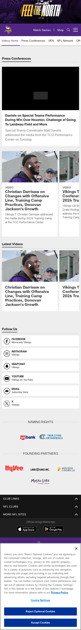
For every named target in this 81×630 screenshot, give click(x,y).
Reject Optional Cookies (40, 611)
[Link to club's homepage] (8, 28)
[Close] (76, 548)
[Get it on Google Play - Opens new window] (53, 530)
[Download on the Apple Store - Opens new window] (26, 529)
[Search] (68, 30)
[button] (40, 98)
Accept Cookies (40, 622)
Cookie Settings (40, 600)
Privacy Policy (25, 592)
